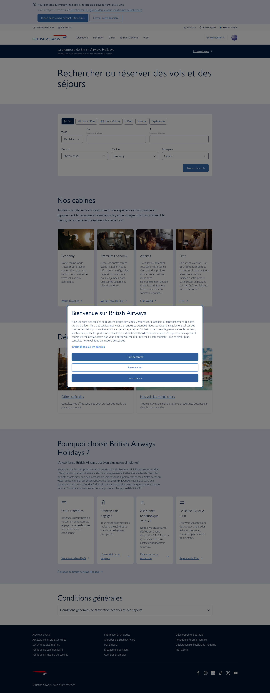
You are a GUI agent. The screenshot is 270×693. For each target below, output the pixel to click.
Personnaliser (135, 367)
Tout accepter (135, 356)
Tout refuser (135, 378)
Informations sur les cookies (88, 347)
